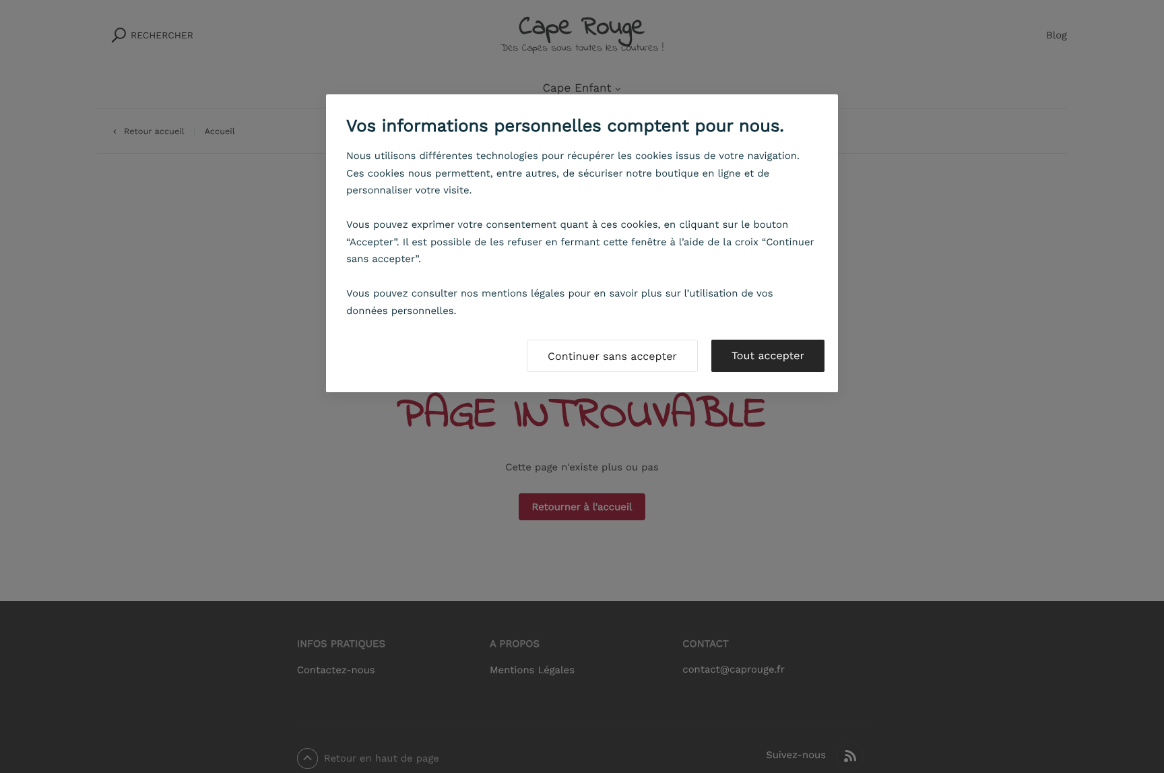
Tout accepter (768, 355)
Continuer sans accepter (612, 356)
